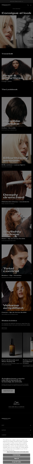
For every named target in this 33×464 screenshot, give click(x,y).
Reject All (16, 458)
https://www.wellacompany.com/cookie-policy (17, 452)
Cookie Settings (16, 455)
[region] (16, 451)
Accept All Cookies (16, 462)
